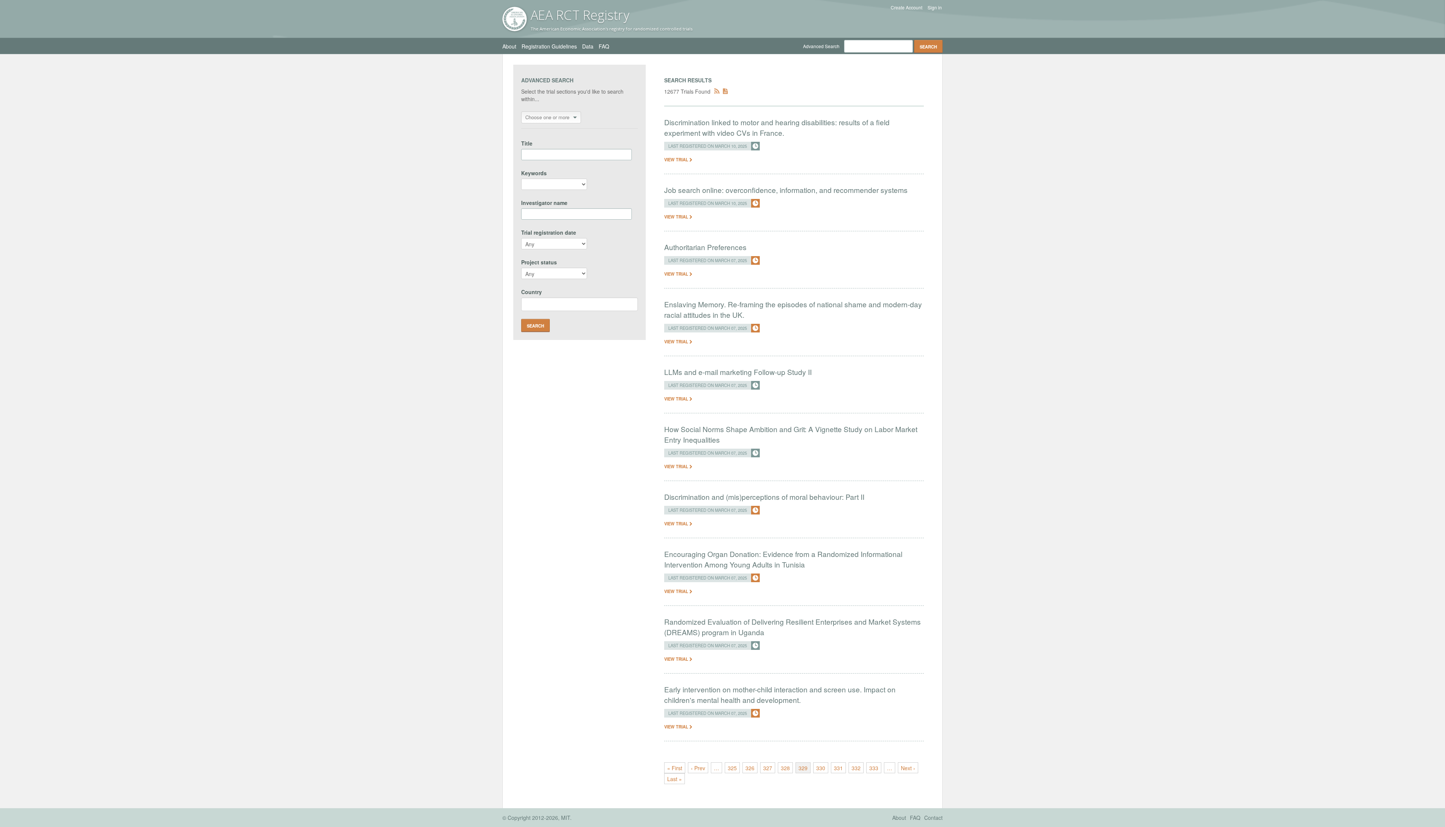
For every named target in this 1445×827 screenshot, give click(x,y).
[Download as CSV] (725, 91)
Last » (674, 779)
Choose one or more (547, 117)
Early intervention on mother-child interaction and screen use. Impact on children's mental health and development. (780, 694)
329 (803, 768)
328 (785, 768)
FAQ (604, 46)
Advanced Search (821, 46)
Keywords (534, 173)
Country (531, 292)
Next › (908, 768)
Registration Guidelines (549, 46)
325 (732, 768)
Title (526, 143)
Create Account (906, 7)
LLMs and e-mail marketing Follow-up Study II (738, 372)
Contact (933, 817)
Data (587, 46)
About (509, 46)
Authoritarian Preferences (705, 247)
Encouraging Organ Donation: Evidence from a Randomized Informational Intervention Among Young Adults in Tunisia (783, 559)
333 (873, 768)
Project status (539, 262)
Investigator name (544, 202)
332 (856, 768)
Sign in (935, 7)
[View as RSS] (716, 91)
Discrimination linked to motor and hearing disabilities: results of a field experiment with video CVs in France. (777, 127)
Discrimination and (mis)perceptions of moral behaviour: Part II (764, 497)
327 (767, 768)
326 (749, 768)
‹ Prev (698, 768)
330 (820, 768)
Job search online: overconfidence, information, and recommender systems (786, 190)
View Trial (676, 159)
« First (674, 768)
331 (838, 768)
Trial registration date (548, 232)
